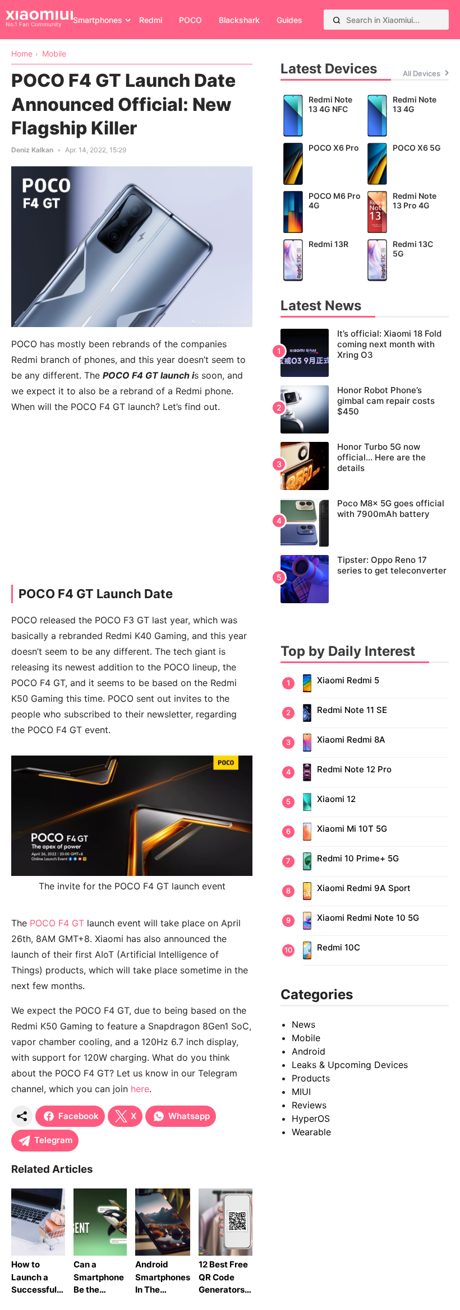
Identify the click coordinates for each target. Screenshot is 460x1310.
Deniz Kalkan (32, 150)
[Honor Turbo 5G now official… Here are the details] (364, 466)
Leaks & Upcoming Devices (350, 1064)
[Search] (336, 20)
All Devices (421, 73)
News (303, 1024)
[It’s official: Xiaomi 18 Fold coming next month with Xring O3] (364, 353)
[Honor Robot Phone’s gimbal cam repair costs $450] (364, 409)
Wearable (311, 1131)
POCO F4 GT (57, 923)
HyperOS (311, 1118)
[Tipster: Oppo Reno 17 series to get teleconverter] (364, 579)
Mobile (306, 1037)
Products (311, 1078)
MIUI (301, 1091)
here (140, 1088)
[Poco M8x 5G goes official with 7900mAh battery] (364, 522)
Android (308, 1051)
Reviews (309, 1105)
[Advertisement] (131, 501)
